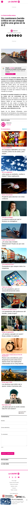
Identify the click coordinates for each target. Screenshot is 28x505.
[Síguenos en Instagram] (15, 477)
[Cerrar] (26, 500)
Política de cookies (14, 484)
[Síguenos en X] (12, 477)
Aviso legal (14, 480)
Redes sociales (14, 489)
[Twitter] (10, 35)
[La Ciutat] (14, 2)
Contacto (14, 488)
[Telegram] (18, 35)
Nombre (3, 420)
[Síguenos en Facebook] (9, 477)
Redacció (15, 30)
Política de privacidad (14, 482)
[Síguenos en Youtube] (18, 477)
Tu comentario (4, 434)
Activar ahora (9, 73)
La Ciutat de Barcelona (8, 15)
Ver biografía (8, 124)
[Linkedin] (13, 35)
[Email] (21, 35)
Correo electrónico (5, 427)
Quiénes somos (14, 486)
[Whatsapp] (15, 35)
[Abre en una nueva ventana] (8, 496)
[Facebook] (7, 35)
